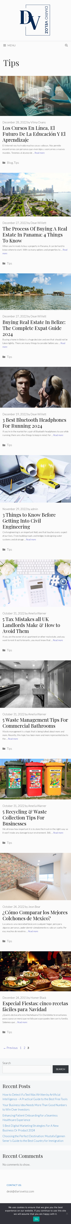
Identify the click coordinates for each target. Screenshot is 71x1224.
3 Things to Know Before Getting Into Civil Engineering (29, 520)
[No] (67, 1213)
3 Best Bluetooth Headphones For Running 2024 (34, 422)
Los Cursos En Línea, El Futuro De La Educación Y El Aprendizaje (34, 134)
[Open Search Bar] (66, 45)
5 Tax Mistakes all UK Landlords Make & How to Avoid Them (31, 625)
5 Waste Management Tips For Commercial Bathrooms (35, 722)
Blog (10, 162)
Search (6, 1063)
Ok (36, 1219)
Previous (10, 1048)
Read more (40, 152)
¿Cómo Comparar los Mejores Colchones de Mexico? (35, 915)
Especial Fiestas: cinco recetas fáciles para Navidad (35, 1006)
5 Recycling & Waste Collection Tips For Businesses (24, 817)
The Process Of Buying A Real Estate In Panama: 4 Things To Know (34, 234)
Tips (16, 162)
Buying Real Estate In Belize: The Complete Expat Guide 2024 (34, 328)
